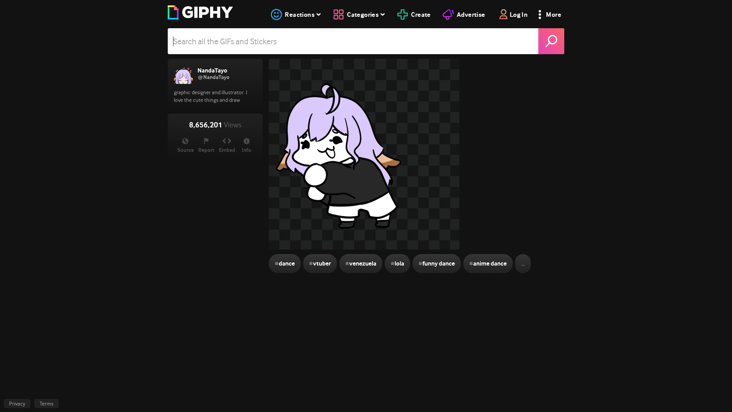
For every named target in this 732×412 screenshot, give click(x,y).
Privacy (17, 404)
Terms (46, 404)
